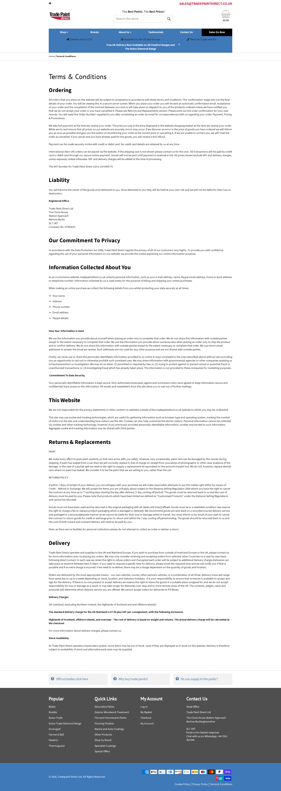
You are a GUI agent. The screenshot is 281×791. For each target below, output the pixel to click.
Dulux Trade (56, 718)
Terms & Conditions (221, 784)
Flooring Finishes (104, 724)
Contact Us (186, 32)
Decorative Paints (104, 707)
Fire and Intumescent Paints (110, 718)
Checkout (145, 718)
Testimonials (155, 32)
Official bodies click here (72, 679)
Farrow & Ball (56, 735)
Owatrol (53, 740)
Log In (144, 707)
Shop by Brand (103, 740)
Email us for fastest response (202, 732)
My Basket (146, 712)
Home (52, 56)
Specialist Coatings (105, 746)
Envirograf (54, 729)
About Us (124, 32)
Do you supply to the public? (199, 679)
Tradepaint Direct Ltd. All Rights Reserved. (81, 777)
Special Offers (102, 751)
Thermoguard (57, 746)
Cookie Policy (182, 784)
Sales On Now (217, 32)
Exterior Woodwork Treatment (112, 712)
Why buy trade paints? (133, 679)
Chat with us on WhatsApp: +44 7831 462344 (206, 738)
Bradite (53, 712)
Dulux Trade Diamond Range (65, 724)
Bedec (52, 707)
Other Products (103, 735)
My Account (147, 724)
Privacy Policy (200, 784)
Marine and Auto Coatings (109, 729)
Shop (63, 32)
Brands (94, 32)
